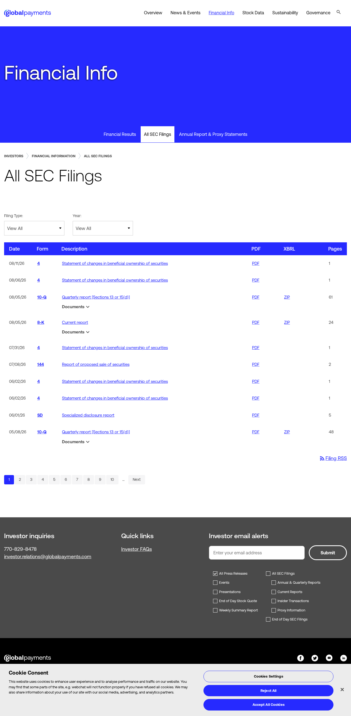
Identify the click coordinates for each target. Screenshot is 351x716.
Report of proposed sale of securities (95, 364)
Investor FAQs (136, 549)
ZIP (287, 297)
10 (114, 479)
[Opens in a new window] (301, 657)
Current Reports (290, 592)
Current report (75, 322)
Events (224, 582)
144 (40, 364)
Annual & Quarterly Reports (299, 582)
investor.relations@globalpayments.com (47, 556)
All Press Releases (233, 573)
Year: (77, 216)
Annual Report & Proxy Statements (213, 134)
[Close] (342, 690)
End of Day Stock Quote (238, 601)
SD (40, 415)
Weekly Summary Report (238, 610)
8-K (40, 322)
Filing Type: (13, 216)
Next (137, 479)
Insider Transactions (293, 601)
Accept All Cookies (269, 705)
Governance (318, 12)
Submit (328, 552)
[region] (175, 690)
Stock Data (253, 12)
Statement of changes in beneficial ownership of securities (115, 263)
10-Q (41, 297)
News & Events (185, 12)
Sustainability (285, 12)
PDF (255, 263)
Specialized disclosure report (88, 415)
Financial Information (53, 156)
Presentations (229, 592)
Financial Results (120, 134)
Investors (13, 156)
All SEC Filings (157, 134)
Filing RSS (333, 458)
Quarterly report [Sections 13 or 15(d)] (96, 297)
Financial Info (221, 12)
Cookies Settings (268, 676)
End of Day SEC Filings (289, 619)
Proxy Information (291, 610)
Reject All (268, 691)
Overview (153, 12)
